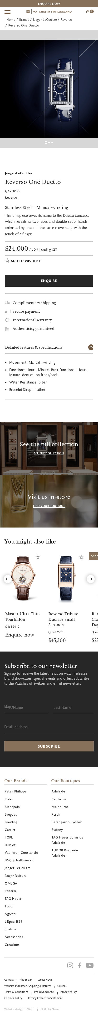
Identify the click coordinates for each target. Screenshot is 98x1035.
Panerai (10, 891)
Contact (9, 979)
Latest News (45, 979)
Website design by (19, 1009)
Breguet (11, 814)
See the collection (49, 453)
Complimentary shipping (34, 302)
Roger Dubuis (15, 875)
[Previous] (8, 579)
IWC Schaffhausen (19, 860)
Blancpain (12, 806)
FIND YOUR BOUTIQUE (49, 506)
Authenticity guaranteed (33, 328)
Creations (12, 944)
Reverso (66, 19)
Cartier (10, 829)
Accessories (14, 936)
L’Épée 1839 (13, 921)
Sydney (57, 829)
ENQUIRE (49, 280)
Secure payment (26, 311)
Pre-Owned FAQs (44, 992)
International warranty (32, 319)
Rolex (9, 799)
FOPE (9, 837)
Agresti (10, 913)
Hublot (10, 845)
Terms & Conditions (16, 992)
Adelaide (58, 791)
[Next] (91, 579)
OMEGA (11, 883)
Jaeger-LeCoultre (45, 19)
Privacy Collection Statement (45, 998)
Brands (24, 19)
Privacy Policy (68, 992)
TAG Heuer (13, 898)
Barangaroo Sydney (67, 822)
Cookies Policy (13, 998)
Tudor (9, 906)
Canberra (59, 799)
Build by (50, 1009)
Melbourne (60, 806)
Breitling (11, 822)
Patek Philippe (16, 791)
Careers (62, 986)
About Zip (26, 979)
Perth (56, 814)
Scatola (10, 929)
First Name (14, 707)
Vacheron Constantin (21, 852)
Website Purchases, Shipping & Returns (27, 986)
